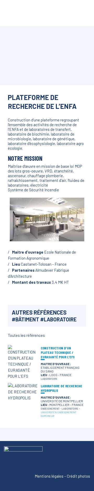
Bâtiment (27, 319)
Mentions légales (49, 476)
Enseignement (50, 408)
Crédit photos (78, 476)
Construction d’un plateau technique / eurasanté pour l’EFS (58, 352)
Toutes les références (26, 335)
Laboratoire (60, 319)
